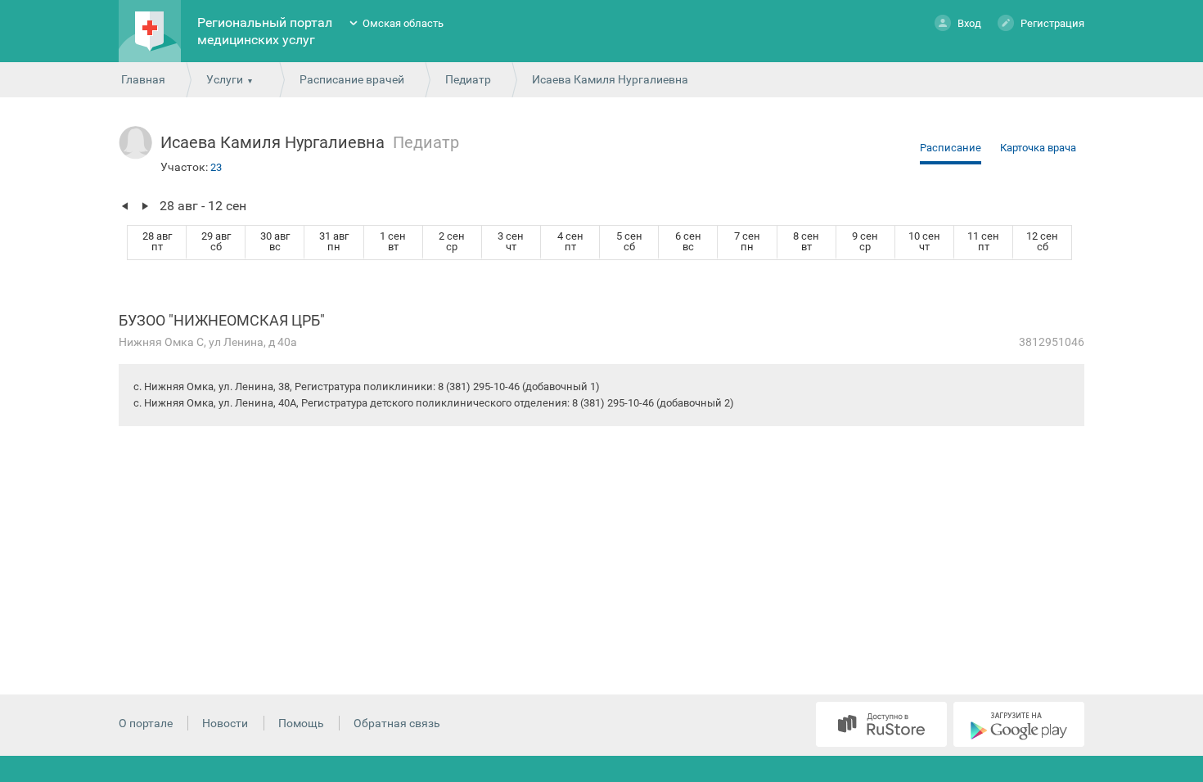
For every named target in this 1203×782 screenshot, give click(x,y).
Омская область (403, 23)
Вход (969, 23)
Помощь (301, 723)
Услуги (224, 79)
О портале (146, 723)
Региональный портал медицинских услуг (264, 31)
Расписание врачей (352, 79)
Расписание (950, 148)
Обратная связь (397, 723)
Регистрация (1052, 23)
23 (216, 167)
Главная (143, 79)
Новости (225, 723)
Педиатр (468, 79)
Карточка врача (1038, 148)
